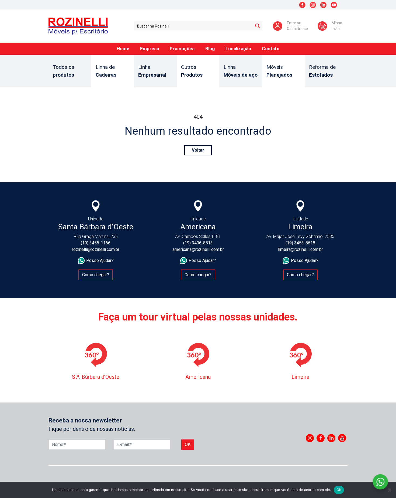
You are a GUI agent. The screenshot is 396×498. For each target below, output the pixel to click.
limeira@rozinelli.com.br (300, 249)
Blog (210, 48)
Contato (270, 48)
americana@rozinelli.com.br (198, 249)
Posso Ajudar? (100, 260)
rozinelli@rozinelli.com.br (95, 249)
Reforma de (322, 71)
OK (339, 489)
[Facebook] (320, 438)
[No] (389, 490)
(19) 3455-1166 (95, 242)
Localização (238, 48)
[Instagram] (310, 438)
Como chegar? (95, 274)
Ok (187, 444)
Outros (192, 71)
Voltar (198, 150)
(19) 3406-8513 (198, 242)
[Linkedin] (331, 438)
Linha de (106, 71)
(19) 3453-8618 (300, 242)
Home (123, 48)
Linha (152, 71)
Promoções (182, 48)
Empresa (149, 48)
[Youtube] (342, 438)
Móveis (279, 71)
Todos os (63, 71)
